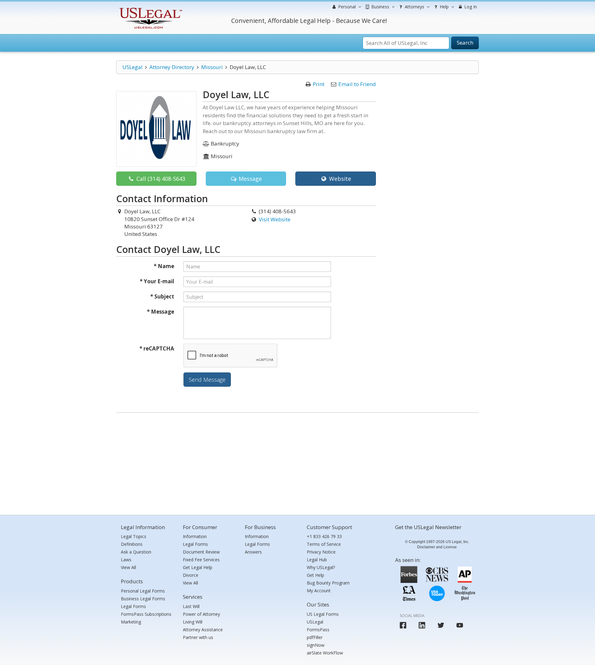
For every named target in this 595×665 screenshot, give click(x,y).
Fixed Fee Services (201, 560)
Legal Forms (133, 606)
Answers (253, 552)
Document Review (201, 552)
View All (128, 567)
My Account (319, 590)
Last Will (191, 606)
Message (249, 178)
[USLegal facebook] (403, 625)
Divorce (190, 575)
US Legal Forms (323, 614)
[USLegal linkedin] (422, 625)
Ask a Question (136, 552)
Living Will (192, 622)
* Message (160, 311)
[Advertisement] (297, 462)
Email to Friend (357, 84)
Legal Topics (133, 536)
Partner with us (198, 637)
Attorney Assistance (203, 629)
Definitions (132, 544)
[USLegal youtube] (459, 625)
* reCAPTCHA (156, 348)
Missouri (212, 67)
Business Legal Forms (143, 599)
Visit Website (274, 219)
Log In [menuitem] (470, 7)
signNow (315, 645)
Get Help (315, 575)
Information (195, 536)
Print (318, 84)
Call (160, 178)
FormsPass (318, 629)
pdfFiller (315, 637)
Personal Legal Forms (143, 591)
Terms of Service (324, 544)
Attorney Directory (171, 67)
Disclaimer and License (437, 547)
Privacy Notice (321, 552)
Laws (126, 560)
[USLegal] (149, 8)
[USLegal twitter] (441, 625)
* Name (164, 266)
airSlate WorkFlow (325, 653)
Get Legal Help (197, 567)
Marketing (131, 622)
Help (444, 7)
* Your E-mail (157, 281)
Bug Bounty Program (328, 583)
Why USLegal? (321, 567)
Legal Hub (317, 560)
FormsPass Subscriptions (146, 614)
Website (339, 178)
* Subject (162, 296)
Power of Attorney (201, 614)
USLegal (132, 67)
